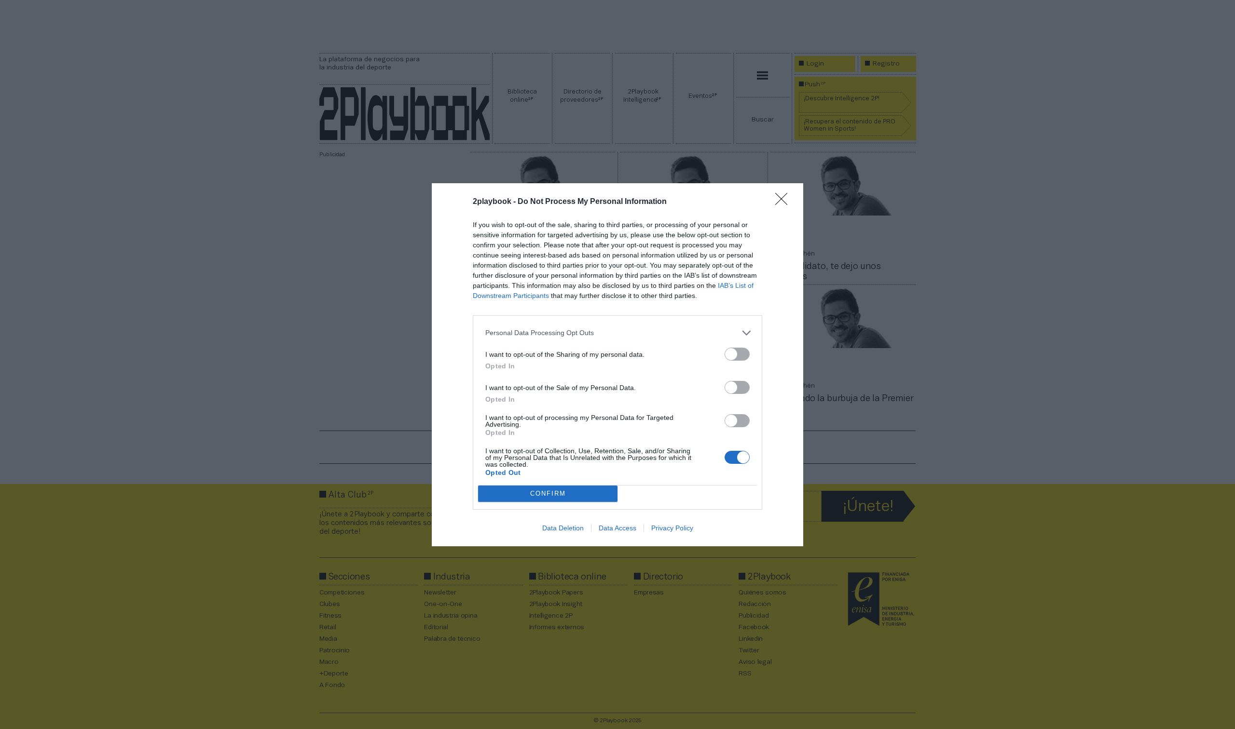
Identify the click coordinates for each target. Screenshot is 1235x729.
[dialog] (617, 364)
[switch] (737, 354)
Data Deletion (563, 528)
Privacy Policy (672, 528)
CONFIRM (548, 493)
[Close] (784, 202)
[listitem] (617, 333)
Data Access (617, 528)
